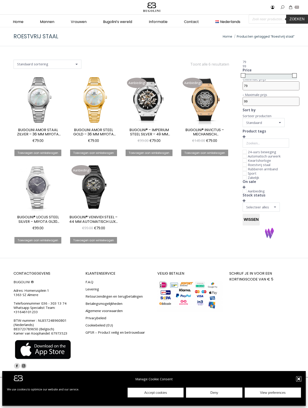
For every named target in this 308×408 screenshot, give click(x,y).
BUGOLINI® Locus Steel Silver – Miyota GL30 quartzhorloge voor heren (38, 219)
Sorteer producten (257, 116)
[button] (299, 379)
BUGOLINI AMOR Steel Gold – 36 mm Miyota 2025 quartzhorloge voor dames (93, 132)
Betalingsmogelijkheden (103, 303)
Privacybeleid (95, 318)
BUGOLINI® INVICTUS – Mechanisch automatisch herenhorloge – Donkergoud (204, 132)
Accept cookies (155, 392)
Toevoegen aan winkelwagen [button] (38, 153)
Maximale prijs (256, 94)
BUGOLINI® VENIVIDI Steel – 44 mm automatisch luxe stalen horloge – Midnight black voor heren (93, 219)
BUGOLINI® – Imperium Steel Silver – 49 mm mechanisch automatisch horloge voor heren (149, 132)
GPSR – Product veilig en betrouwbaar (115, 332)
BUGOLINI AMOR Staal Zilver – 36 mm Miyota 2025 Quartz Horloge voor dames (38, 132)
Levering (92, 289)
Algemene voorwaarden (104, 311)
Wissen (251, 219)
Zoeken (297, 19)
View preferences (273, 392)
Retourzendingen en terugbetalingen (114, 296)
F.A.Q (89, 282)
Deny (214, 392)
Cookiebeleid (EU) (99, 325)
